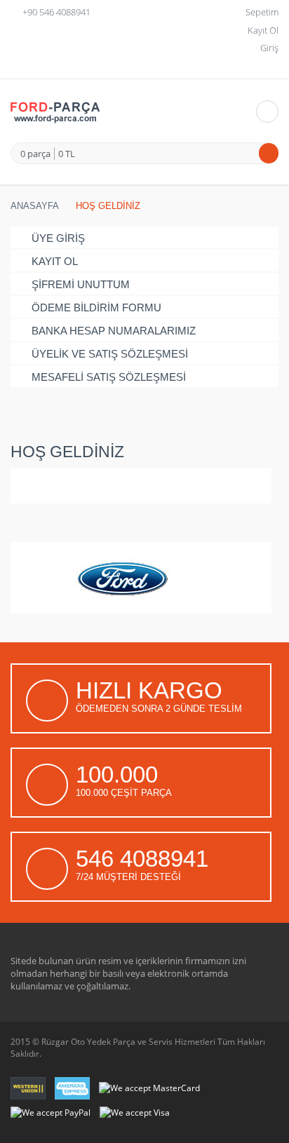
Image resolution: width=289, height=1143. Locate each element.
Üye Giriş (58, 238)
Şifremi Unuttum (81, 284)
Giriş (269, 47)
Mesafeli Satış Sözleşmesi (109, 377)
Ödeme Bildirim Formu (96, 307)
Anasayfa (35, 206)
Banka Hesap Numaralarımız (114, 331)
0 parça (35, 154)
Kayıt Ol (263, 30)
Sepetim (262, 12)
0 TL (66, 153)
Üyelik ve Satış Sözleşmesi (110, 354)
